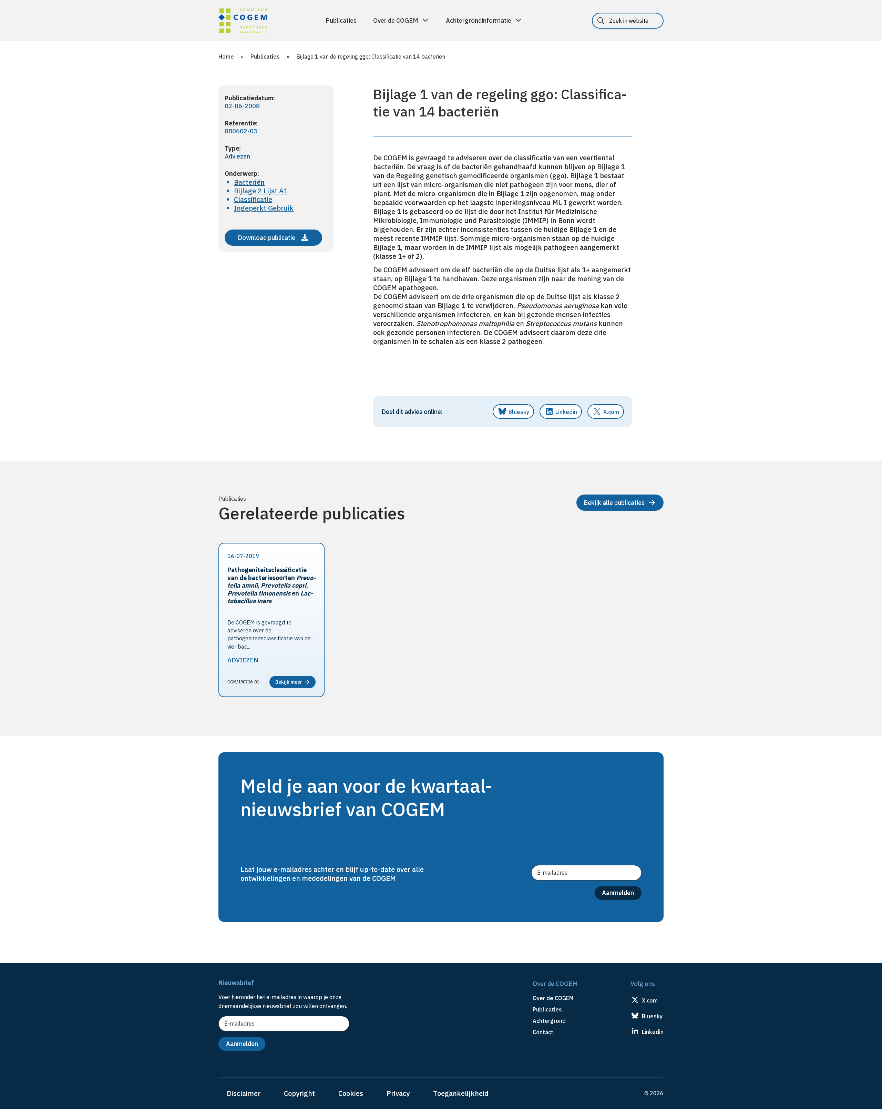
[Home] (242, 22)
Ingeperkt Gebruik (264, 208)
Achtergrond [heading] (549, 1020)
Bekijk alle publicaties (614, 503)
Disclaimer (243, 1093)
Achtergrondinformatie (478, 20)
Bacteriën (249, 182)
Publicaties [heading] (547, 1009)
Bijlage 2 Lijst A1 (261, 190)
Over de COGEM (395, 20)
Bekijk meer (288, 682)
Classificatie (253, 199)
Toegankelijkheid (461, 1093)
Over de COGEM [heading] (553, 998)
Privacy (398, 1093)
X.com (611, 411)
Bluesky (519, 411)
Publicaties (341, 20)
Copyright (299, 1093)
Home (226, 56)
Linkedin (566, 411)
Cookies (350, 1093)
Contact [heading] (543, 1032)
